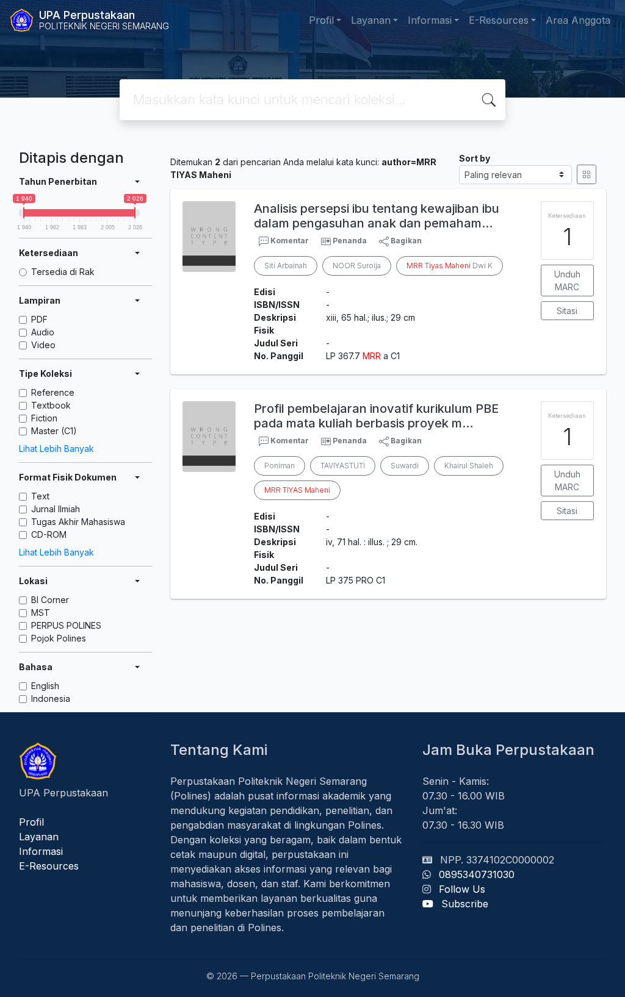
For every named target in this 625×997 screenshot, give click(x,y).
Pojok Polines (58, 638)
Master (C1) (54, 431)
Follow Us (462, 889)
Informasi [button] (430, 20)
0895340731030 (477, 874)
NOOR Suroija (357, 265)
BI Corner (50, 600)
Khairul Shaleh (468, 465)
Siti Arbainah (285, 265)
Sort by (474, 158)
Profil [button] (321, 20)
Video (43, 345)
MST (40, 612)
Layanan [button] (371, 20)
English (45, 686)
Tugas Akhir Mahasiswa (78, 521)
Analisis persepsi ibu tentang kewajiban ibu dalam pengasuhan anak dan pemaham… (376, 215)
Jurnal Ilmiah (55, 509)
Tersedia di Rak (63, 271)
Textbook (51, 405)
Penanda (350, 240)
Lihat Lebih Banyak (56, 448)
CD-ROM (49, 534)
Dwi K (449, 265)
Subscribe (464, 904)
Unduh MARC (567, 280)
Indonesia (50, 698)
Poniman (279, 465)
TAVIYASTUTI (342, 465)
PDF (39, 319)
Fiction (44, 418)
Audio (42, 332)
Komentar (289, 240)
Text (40, 496)
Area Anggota (578, 20)
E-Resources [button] (499, 20)
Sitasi (567, 311)
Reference (52, 392)
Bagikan (405, 240)
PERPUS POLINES (66, 625)
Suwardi (405, 465)
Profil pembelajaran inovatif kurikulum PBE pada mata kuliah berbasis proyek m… (376, 416)
